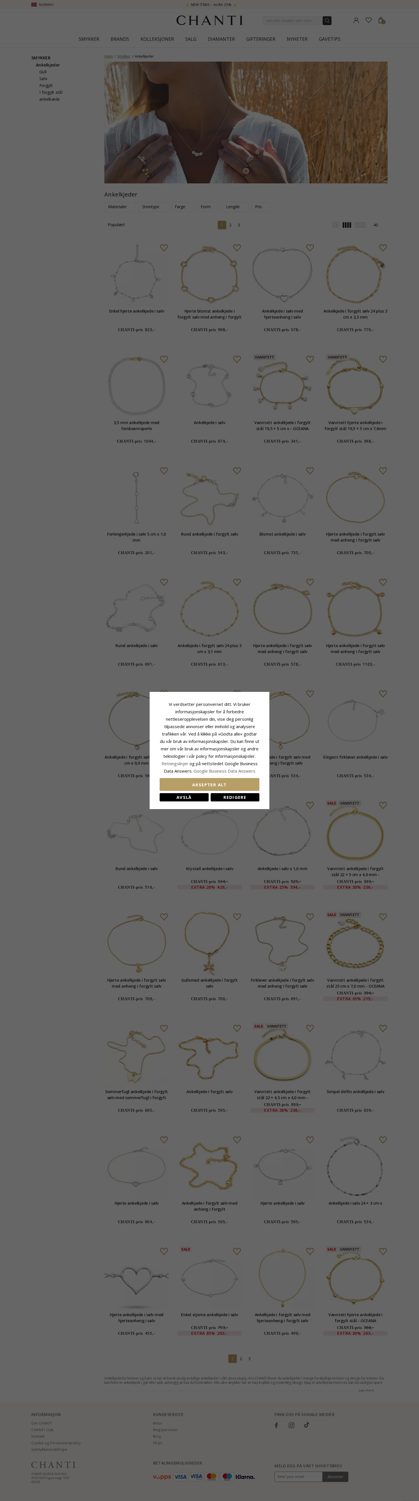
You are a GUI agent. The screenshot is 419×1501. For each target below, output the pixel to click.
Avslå (184, 797)
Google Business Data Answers (224, 771)
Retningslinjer (176, 763)
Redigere (234, 797)
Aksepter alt (209, 784)
